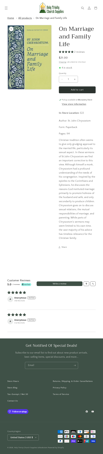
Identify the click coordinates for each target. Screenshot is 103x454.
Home (10, 18)
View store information (74, 104)
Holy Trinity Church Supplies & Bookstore (30, 447)
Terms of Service (61, 394)
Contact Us (12, 401)
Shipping (62, 62)
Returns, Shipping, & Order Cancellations (73, 381)
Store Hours (13, 381)
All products (25, 18)
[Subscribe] (74, 365)
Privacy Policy (59, 388)
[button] (6, 8)
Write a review (59, 284)
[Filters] (86, 283)
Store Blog (12, 388)
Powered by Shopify (56, 447)
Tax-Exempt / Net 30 (17, 394)
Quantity (62, 73)
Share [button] (64, 247)
